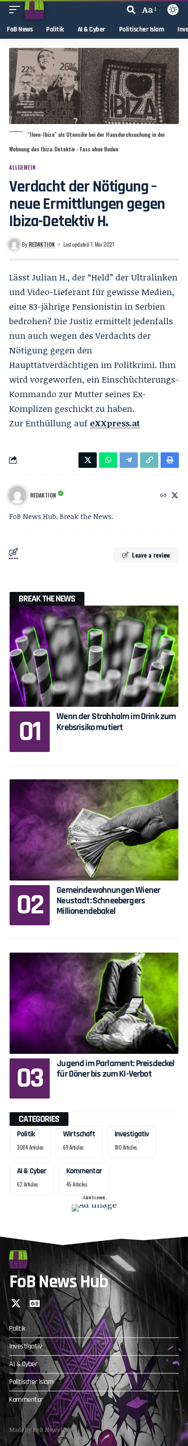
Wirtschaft (79, 1134)
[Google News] (34, 1303)
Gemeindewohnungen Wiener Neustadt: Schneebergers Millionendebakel (108, 900)
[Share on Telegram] (129, 460)
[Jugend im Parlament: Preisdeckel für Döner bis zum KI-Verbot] (94, 1003)
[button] (17, 9)
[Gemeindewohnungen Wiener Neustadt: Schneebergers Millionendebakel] (94, 830)
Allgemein (22, 167)
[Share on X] (87, 460)
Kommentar (84, 1171)
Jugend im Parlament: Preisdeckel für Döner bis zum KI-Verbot (115, 1068)
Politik (26, 1134)
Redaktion (42, 244)
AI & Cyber (32, 1171)
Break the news (47, 599)
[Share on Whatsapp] (108, 460)
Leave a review (151, 555)
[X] (175, 495)
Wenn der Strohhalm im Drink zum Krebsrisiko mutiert (116, 721)
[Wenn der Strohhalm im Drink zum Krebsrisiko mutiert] (94, 656)
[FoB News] (34, 9)
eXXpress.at (115, 423)
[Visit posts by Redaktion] (17, 495)
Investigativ (132, 1134)
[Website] (163, 495)
